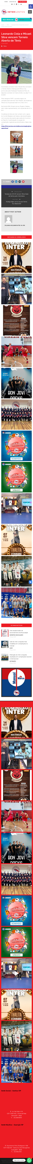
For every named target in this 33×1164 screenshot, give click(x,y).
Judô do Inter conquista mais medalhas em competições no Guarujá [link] (19, 644)
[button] (29, 1160)
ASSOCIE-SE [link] (12, 1)
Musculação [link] (19, 635)
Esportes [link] (12, 635)
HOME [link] (6, 1)
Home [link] (2, 24)
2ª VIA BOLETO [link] (22, 1)
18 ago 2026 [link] (13, 663)
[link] (31, 6)
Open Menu (30, 11)
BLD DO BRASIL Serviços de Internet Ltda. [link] (21, 1161)
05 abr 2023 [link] (4, 43)
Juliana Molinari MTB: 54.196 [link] (15, 225)
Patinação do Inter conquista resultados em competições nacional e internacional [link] (20, 657)
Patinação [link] (13, 661)
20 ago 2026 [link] (13, 636)
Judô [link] (11, 648)
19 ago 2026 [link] (12, 650)
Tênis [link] (8, 24)
